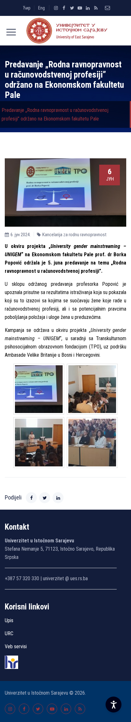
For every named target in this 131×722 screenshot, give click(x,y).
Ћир (27, 8)
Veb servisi (16, 646)
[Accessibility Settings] (113, 704)
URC (9, 633)
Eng (41, 8)
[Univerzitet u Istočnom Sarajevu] (65, 30)
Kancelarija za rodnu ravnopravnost (74, 234)
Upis (9, 620)
